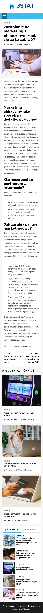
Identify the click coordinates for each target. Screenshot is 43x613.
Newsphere (35, 606)
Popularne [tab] (30, 529)
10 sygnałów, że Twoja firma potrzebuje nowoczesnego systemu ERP (26, 541)
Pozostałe (20, 535)
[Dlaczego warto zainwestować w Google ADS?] (21, 441)
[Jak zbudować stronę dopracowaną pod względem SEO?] (9, 554)
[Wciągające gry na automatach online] (21, 390)
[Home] (4, 16)
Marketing (7, 22)
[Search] (39, 16)
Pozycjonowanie (22, 550)
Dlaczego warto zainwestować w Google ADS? (32, 357)
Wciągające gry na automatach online (24, 569)
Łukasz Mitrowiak (24, 44)
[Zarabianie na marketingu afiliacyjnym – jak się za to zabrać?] (9, 594)
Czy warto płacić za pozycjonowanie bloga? (12, 357)
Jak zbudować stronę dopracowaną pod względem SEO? (25, 555)
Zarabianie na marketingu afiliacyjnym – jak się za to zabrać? (27, 595)
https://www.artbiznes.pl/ (20, 346)
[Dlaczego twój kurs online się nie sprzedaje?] (21, 491)
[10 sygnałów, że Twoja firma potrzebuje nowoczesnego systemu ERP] (9, 540)
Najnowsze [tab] (12, 529)
